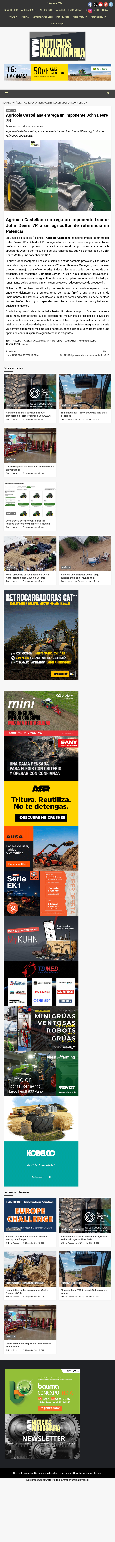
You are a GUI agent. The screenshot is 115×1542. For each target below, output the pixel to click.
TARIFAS (25, 17)
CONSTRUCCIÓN (13, 1229)
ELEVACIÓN (76, 405)
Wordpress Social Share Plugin (42, 1479)
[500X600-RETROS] (41, 634)
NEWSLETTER (11, 10)
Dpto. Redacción (15, 126)
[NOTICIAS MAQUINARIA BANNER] (41, 713)
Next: (84, 353)
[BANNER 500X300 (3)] (41, 1028)
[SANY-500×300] (41, 758)
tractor (25, 344)
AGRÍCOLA (11, 110)
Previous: (22, 353)
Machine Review (98, 17)
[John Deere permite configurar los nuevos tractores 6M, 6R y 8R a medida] (30, 499)
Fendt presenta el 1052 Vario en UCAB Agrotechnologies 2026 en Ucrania (27, 576)
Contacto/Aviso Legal (42, 17)
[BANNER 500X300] (42, 1436)
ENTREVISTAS (75, 10)
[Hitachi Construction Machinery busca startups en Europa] (30, 1215)
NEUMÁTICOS (22, 405)
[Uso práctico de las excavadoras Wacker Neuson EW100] (30, 1269)
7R (12, 341)
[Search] (108, 93)
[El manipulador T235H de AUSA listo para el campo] (85, 391)
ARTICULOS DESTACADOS (52, 10)
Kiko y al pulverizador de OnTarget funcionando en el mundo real (80, 576)
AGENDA (13, 17)
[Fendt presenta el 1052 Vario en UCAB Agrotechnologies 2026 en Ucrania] (30, 553)
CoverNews (79, 1473)
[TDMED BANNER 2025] (41, 983)
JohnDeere (83, 341)
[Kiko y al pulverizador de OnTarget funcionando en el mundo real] (85, 553)
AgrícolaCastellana (46, 341)
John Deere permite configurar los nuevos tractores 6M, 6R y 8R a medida (28, 522)
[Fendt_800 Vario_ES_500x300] (41, 1073)
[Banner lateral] (41, 938)
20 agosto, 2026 (31, 581)
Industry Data (62, 17)
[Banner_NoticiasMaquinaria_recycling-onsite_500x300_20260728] (41, 803)
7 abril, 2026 (31, 126)
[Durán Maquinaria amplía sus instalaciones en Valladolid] (30, 445)
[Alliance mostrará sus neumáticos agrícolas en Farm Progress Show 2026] (30, 391)
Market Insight (57, 23)
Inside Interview (80, 17)
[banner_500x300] (41, 893)
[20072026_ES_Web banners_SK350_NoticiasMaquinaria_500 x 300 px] (41, 1163)
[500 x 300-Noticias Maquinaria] (42, 1391)
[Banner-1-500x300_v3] (41, 848)
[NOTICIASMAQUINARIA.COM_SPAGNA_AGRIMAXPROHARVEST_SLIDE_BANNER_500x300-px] (41, 1118)
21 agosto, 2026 (31, 420)
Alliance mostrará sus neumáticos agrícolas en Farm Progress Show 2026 (28, 414)
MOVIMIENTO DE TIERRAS (33, 1283)
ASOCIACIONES (28, 10)
